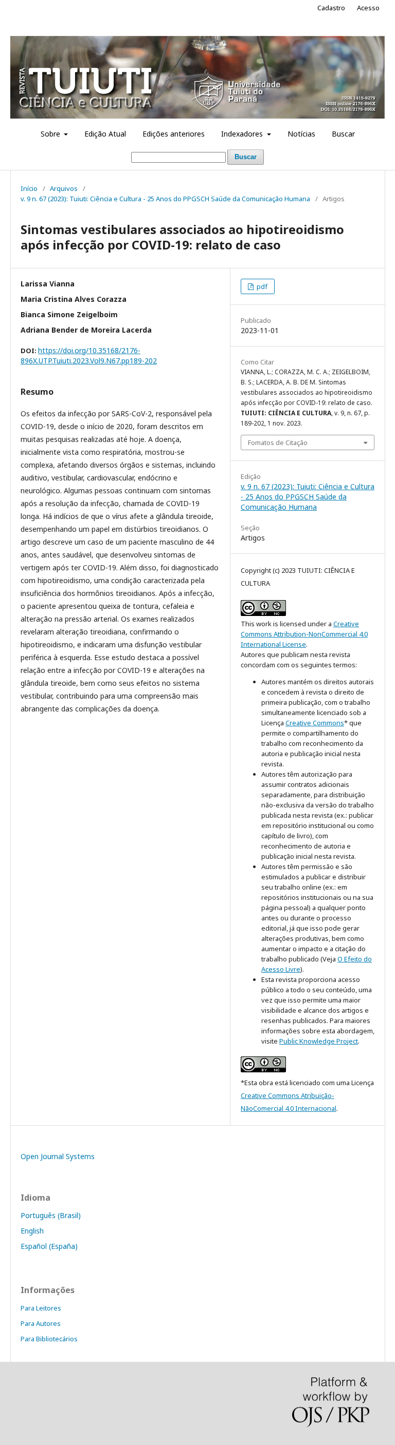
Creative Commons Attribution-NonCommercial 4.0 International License (304, 634)
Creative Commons (314, 722)
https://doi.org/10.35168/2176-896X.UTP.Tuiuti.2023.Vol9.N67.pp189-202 (89, 355)
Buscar (343, 134)
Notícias (301, 134)
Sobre (51, 134)
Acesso (368, 7)
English (32, 1231)
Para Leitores (41, 1308)
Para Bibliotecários (49, 1338)
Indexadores (243, 134)
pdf (261, 286)
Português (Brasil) (51, 1215)
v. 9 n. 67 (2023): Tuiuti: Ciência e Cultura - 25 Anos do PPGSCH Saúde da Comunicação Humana (165, 198)
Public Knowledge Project (318, 1041)
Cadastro (331, 7)
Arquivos (64, 188)
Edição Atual (105, 134)
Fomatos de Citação (278, 442)
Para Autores (41, 1323)
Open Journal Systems (58, 1156)
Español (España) (49, 1246)
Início (29, 188)
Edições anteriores (173, 134)
